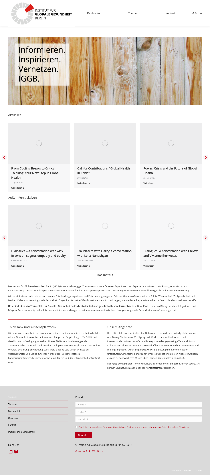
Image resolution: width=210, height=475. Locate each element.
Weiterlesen (16, 188)
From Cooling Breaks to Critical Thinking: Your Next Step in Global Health (35, 173)
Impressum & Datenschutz (22, 431)
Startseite (13, 397)
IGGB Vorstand (119, 363)
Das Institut (14, 411)
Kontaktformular (154, 367)
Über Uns (13, 418)
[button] (4, 157)
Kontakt (12, 424)
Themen (12, 404)
